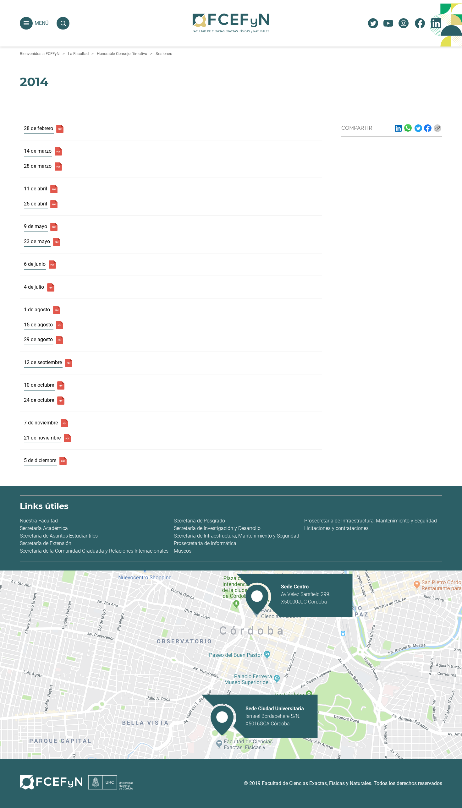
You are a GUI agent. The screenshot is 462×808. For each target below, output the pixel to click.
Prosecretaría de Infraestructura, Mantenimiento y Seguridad (370, 521)
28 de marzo (38, 166)
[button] (26, 23)
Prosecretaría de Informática (205, 543)
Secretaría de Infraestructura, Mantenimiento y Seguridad (236, 536)
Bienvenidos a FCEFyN (39, 53)
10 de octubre (39, 385)
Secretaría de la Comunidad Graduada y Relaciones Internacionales (94, 551)
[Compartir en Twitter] (418, 128)
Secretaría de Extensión (45, 543)
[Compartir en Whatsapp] (408, 127)
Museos (182, 551)
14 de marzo (38, 151)
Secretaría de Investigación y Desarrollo (217, 528)
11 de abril (35, 189)
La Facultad (78, 53)
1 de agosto (37, 310)
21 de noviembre (42, 438)
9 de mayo (35, 226)
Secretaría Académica (44, 528)
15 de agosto (38, 325)
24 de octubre (39, 400)
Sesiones (164, 53)
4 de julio (34, 287)
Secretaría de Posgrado (199, 521)
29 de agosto (38, 339)
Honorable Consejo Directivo (122, 53)
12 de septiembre (43, 362)
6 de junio (35, 264)
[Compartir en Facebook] (428, 128)
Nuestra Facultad (39, 521)
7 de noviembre (41, 423)
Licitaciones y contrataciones (336, 528)
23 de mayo (37, 241)
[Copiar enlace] (437, 128)
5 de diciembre (40, 460)
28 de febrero (38, 128)
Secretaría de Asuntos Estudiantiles (59, 536)
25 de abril (35, 204)
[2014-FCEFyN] (398, 128)
